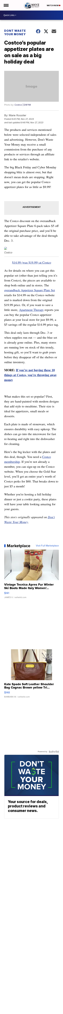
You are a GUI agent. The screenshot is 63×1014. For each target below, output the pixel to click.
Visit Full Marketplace (47, 546)
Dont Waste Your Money (15, 32)
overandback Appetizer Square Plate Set (29, 290)
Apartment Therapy (31, 310)
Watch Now (53, 5)
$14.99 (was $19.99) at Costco (31, 262)
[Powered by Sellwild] (54, 751)
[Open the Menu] (6, 5)
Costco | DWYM (23, 104)
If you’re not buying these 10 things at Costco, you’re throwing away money (30, 375)
